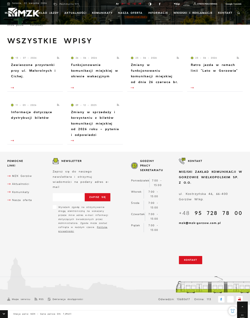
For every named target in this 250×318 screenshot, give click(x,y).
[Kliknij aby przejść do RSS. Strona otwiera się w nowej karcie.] (58, 58)
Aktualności (75, 12)
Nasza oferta (130, 12)
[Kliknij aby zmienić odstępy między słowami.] (134, 4)
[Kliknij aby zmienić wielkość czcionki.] (117, 4)
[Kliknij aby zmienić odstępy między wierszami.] (128, 4)
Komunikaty (102, 12)
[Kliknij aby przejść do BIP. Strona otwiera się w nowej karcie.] (177, 4)
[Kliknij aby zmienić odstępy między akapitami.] (140, 4)
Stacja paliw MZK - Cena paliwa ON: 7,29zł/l (37, 314)
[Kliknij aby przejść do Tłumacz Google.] (230, 4)
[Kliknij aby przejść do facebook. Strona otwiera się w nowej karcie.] (160, 4)
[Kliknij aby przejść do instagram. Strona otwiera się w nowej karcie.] (166, 4)
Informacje (158, 12)
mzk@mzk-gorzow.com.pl (200, 223)
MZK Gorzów (16, 12)
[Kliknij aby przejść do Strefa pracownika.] (205, 3)
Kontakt (225, 12)
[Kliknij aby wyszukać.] (239, 13)
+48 (211, 213)
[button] (4, 314)
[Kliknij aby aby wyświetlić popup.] (232, 311)
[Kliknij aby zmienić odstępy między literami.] (123, 4)
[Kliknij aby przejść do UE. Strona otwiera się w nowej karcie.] (186, 4)
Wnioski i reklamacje (193, 12)
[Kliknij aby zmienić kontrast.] (150, 4)
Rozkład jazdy (46, 12)
